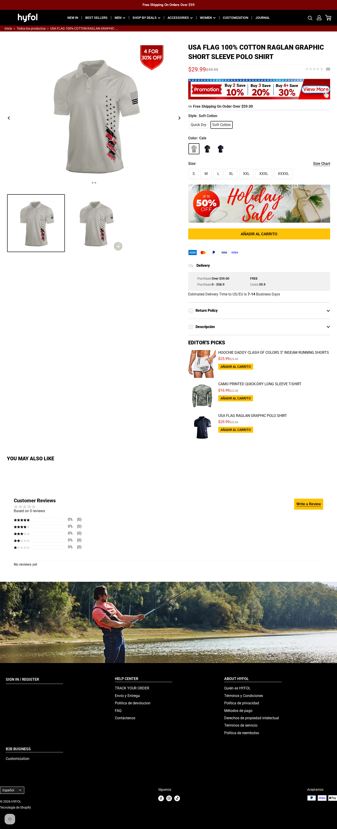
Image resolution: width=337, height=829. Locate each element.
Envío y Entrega (127, 696)
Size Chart (321, 163)
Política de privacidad (241, 703)
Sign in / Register (22, 679)
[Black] (207, 148)
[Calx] (193, 148)
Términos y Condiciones (243, 696)
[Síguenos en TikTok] (177, 798)
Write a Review (308, 504)
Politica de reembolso (241, 733)
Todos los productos (31, 28)
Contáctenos (125, 718)
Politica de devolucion (132, 703)
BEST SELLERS (96, 18)
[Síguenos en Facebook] (161, 798)
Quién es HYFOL (237, 688)
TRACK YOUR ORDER (132, 688)
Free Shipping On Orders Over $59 (169, 5)
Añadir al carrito (259, 234)
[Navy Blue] (220, 148)
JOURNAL (262, 18)
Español (8, 790)
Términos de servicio (240, 725)
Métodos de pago (238, 710)
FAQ (118, 710)
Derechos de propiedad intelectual (251, 718)
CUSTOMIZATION (235, 18)
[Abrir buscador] (310, 17)
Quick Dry (198, 125)
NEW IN (72, 18)
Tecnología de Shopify (15, 807)
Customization (17, 758)
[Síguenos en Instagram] (169, 798)
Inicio (8, 28)
